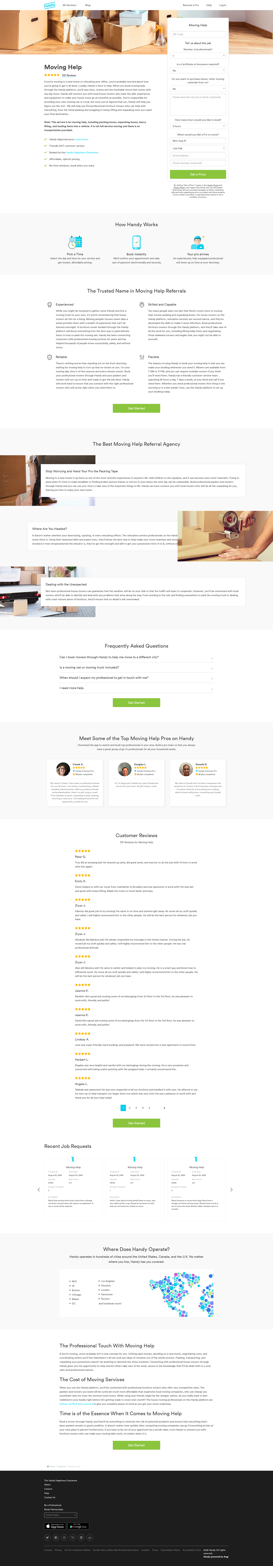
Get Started (136, 408)
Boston (76, 1290)
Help (209, 5)
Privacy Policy (179, 187)
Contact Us (49, 1497)
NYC (74, 1281)
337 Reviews (69, 75)
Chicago (76, 1294)
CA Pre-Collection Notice (77, 1550)
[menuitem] (70, 5)
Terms (155, 1550)
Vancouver (107, 1294)
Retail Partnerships (53, 1509)
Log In (222, 5)
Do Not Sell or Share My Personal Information (116, 1550)
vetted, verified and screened (76, 1403)
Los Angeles (108, 1281)
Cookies (145, 1550)
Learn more (81, 139)
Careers (48, 1488)
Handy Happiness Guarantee (82, 152)
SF (73, 1285)
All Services (69, 5)
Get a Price (198, 174)
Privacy (58, 1550)
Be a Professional (52, 1505)
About (47, 1484)
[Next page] (164, 1108)
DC (74, 1303)
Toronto (105, 1298)
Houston (106, 1285)
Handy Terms (212, 185)
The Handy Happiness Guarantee (60, 1480)
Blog (87, 5)
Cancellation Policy (170, 1550)
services (62, 1466)
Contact (48, 1550)
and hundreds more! (110, 1303)
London (105, 1289)
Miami (75, 1299)
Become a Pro (191, 5)
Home (52, 1466)
